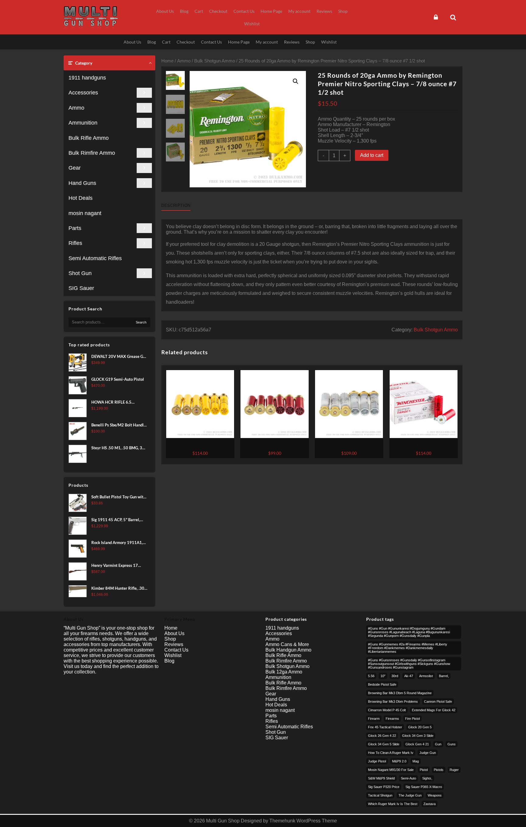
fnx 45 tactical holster (385, 727)
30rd (394, 676)
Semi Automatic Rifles (95, 258)
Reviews (173, 644)
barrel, (444, 676)
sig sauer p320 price (383, 787)
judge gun (427, 753)
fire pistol (412, 718)
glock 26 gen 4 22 (382, 735)
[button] (295, 81)
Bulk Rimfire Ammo (91, 153)
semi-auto (408, 778)
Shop (170, 638)
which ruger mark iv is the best (392, 804)
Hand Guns (82, 183)
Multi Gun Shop (223, 820)
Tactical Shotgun (380, 795)
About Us (174, 633)
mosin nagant (84, 213)
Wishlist (172, 655)
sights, (427, 778)
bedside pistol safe (382, 684)
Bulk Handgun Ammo (288, 649)
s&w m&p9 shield (381, 778)
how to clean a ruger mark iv (390, 753)
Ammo (76, 108)
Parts (74, 228)
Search (141, 322)
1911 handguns (87, 78)
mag (415, 761)
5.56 (371, 676)
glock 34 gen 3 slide (417, 735)
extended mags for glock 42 (433, 710)
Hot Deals (80, 198)
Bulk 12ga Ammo (283, 671)
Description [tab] (176, 205)
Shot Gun (80, 273)
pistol (424, 770)
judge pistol (377, 761)
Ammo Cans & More (287, 644)
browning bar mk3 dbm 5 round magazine (400, 693)
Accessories (83, 93)
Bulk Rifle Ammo (88, 138)
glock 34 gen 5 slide (383, 744)
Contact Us (176, 649)
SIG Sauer (81, 288)
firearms (392, 718)
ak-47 (408, 676)
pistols (439, 770)
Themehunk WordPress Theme (303, 820)
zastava (429, 804)
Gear (74, 168)
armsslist (426, 676)
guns (451, 744)
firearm (374, 718)
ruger (454, 770)
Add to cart (371, 155)
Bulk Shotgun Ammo (214, 60)
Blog (169, 660)
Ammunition (82, 123)
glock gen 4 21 (417, 744)
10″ (382, 676)
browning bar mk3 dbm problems (393, 701)
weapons (435, 795)
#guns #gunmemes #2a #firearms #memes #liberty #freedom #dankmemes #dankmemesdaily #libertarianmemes (407, 647)
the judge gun (410, 795)
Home (167, 60)
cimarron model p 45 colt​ (387, 710)
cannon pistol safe (438, 701)
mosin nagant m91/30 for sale (391, 770)
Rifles (75, 243)
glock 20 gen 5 (420, 727)
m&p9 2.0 (399, 761)
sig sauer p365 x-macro (423, 787)
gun (438, 744)
